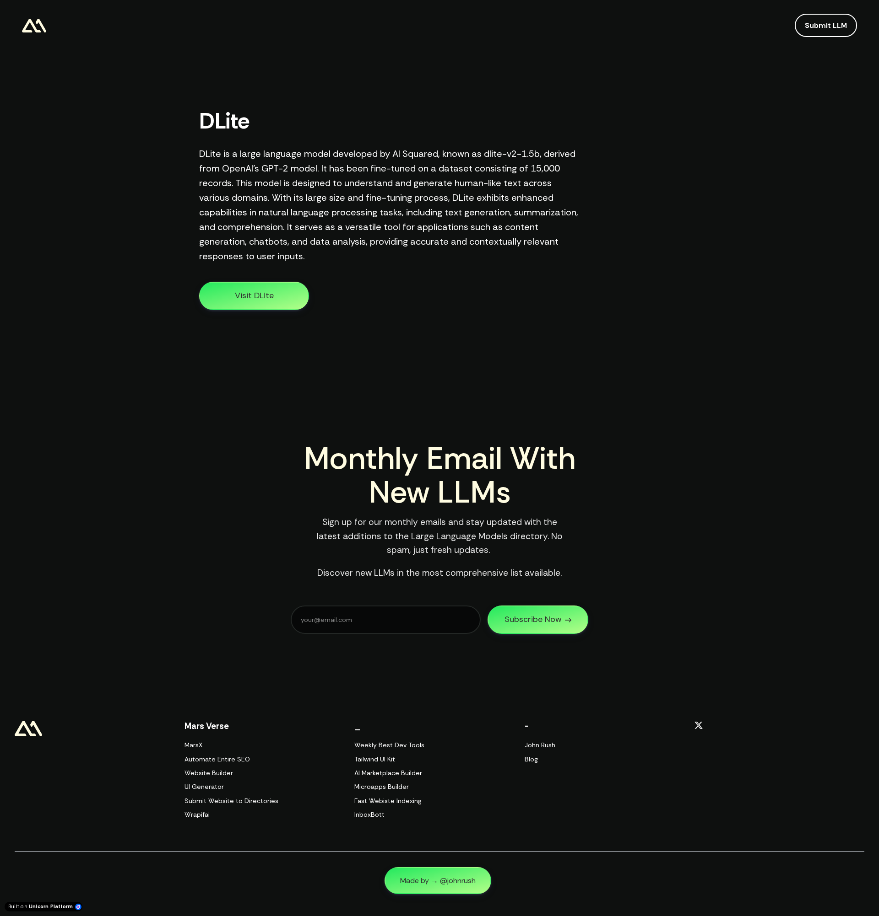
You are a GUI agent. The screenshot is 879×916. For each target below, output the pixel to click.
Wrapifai (197, 814)
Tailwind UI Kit (374, 759)
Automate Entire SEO (217, 759)
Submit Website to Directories (231, 801)
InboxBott (369, 814)
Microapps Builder (381, 786)
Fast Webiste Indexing (388, 801)
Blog (531, 759)
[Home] (36, 25)
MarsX (193, 745)
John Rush (540, 745)
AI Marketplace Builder (388, 773)
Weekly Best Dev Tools (389, 745)
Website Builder (208, 773)
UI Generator (204, 786)
